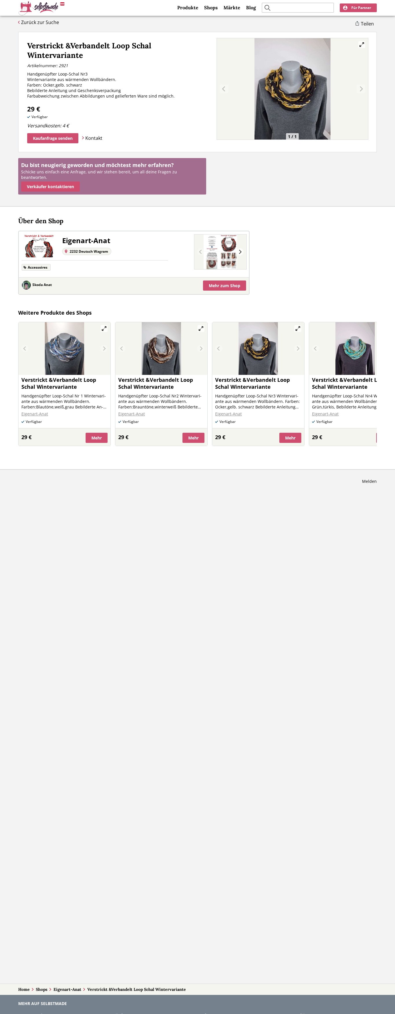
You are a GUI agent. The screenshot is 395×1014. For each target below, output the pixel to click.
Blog (251, 7)
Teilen (367, 24)
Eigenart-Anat (67, 989)
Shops (211, 7)
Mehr (224, 285)
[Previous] (200, 252)
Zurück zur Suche (40, 22)
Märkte (232, 7)
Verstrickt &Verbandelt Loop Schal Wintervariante (136, 989)
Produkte (187, 7)
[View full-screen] (361, 44)
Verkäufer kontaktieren (50, 186)
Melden (369, 481)
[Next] (239, 252)
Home (24, 989)
